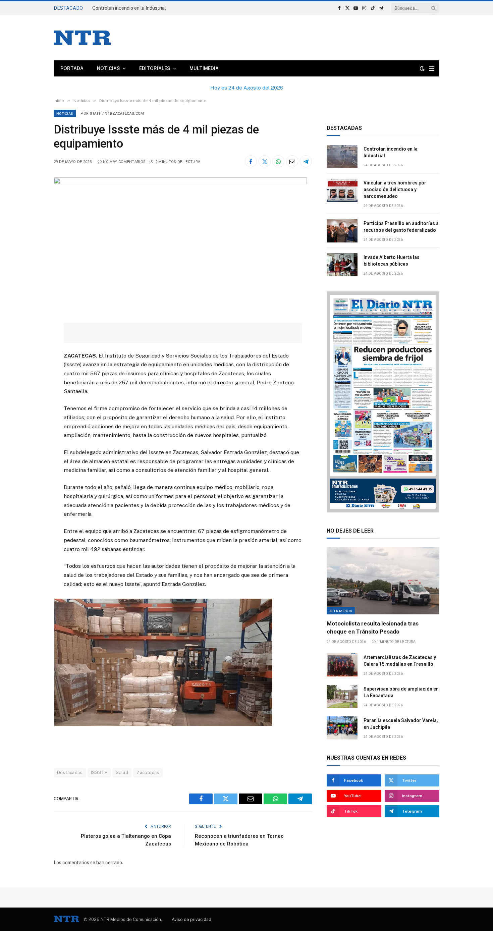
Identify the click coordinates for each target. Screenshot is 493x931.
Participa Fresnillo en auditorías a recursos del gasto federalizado (401, 227)
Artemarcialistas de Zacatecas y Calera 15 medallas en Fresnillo (400, 661)
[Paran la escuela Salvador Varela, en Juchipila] (342, 728)
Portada (72, 68)
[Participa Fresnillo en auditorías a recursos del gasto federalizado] (342, 230)
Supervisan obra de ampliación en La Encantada (401, 692)
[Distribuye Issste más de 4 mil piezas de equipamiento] (180, 182)
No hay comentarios (124, 162)
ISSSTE (99, 772)
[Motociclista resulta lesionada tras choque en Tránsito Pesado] (383, 580)
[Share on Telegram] (306, 161)
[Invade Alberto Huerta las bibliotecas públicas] (342, 264)
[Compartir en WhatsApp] (278, 161)
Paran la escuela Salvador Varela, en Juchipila (401, 724)
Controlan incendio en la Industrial (391, 152)
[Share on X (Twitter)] (265, 161)
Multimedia (204, 68)
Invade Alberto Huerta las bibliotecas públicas (392, 261)
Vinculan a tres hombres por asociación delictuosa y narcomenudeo (164, 8)
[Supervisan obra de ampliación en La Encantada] (342, 696)
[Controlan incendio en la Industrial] (342, 156)
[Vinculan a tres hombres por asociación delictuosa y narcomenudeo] (342, 190)
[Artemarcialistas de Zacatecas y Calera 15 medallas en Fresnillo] (342, 664)
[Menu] (431, 68)
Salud (122, 772)
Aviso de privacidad (191, 919)
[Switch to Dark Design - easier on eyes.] (422, 68)
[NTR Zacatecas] (82, 37)
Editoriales (154, 68)
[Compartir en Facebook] (251, 161)
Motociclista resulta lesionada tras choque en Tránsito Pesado (373, 627)
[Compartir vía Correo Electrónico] (292, 161)
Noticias (108, 68)
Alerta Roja (340, 611)
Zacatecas (147, 772)
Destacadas (70, 772)
